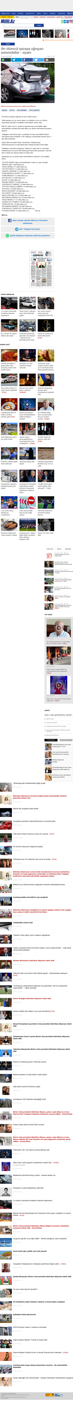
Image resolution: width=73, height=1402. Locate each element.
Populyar (50, 549)
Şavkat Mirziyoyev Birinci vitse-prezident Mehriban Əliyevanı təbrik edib (42, 1277)
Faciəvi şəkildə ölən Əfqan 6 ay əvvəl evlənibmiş (34, 1011)
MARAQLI (53, 13)
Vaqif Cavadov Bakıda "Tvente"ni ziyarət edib (30, 1340)
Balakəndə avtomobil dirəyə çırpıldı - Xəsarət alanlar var (34, 1175)
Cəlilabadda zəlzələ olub (23, 923)
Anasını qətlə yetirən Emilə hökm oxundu (28, 1125)
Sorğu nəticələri (66, 740)
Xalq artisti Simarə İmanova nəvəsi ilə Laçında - (33, 834)
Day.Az (36, 17)
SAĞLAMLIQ (61, 13)
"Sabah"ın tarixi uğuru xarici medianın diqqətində (31, 935)
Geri (1, 33)
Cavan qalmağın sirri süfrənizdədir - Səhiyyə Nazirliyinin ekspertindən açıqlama (43, 1378)
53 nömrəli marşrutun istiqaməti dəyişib (28, 847)
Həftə (59, 549)
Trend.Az (42, 17)
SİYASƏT (20, 13)
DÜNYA (45, 13)
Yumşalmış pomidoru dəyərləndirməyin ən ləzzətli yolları (34, 821)
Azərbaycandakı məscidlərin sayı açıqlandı (30, 897)
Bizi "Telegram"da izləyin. (29, 229)
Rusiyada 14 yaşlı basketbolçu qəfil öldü (28, 1188)
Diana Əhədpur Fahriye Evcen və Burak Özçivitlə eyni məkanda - (40, 1352)
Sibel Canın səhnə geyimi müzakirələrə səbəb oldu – (36, 1163)
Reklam (10, 17)
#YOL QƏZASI (34, 110)
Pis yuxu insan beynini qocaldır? (25, 1289)
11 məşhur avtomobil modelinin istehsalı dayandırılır (32, 1201)
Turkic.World (68, 17)
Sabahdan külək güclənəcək (24, 1314)
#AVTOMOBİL (22, 110)
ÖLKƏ (13, 13)
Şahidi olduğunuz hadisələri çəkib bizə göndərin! (30, 236)
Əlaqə (4, 17)
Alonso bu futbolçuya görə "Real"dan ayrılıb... (30, 1062)
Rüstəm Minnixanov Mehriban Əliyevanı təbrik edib (33, 961)
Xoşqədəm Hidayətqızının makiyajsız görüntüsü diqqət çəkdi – (39, 1264)
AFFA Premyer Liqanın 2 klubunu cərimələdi (29, 1327)
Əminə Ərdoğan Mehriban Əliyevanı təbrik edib (32, 998)
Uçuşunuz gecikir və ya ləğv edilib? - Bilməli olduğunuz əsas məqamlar (40, 1239)
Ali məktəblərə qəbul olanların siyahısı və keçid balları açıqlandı (39, 1302)
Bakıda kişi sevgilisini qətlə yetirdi (25, 809)
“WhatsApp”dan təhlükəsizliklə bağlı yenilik (29, 783)
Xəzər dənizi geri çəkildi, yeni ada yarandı (30, 1251)
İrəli (72, 33)
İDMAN (39, 13)
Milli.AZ (7, 21)
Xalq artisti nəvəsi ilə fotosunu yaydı (26, 1087)
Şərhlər (68, 549)
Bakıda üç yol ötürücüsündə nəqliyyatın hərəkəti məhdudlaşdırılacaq (39, 885)
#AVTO (12, 110)
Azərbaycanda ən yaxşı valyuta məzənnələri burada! (59, 40)
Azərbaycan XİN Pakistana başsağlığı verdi (29, 1099)
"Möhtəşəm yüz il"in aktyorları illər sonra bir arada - (35, 859)
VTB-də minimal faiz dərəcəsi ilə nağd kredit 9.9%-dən (18, 106)
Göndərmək (51, 740)
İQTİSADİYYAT (30, 13)
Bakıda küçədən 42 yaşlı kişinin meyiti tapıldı (30, 1075)
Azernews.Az (51, 17)
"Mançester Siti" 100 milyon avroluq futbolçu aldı (31, 1150)
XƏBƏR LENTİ (5, 13)
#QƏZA (4, 110)
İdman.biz (60, 17)
